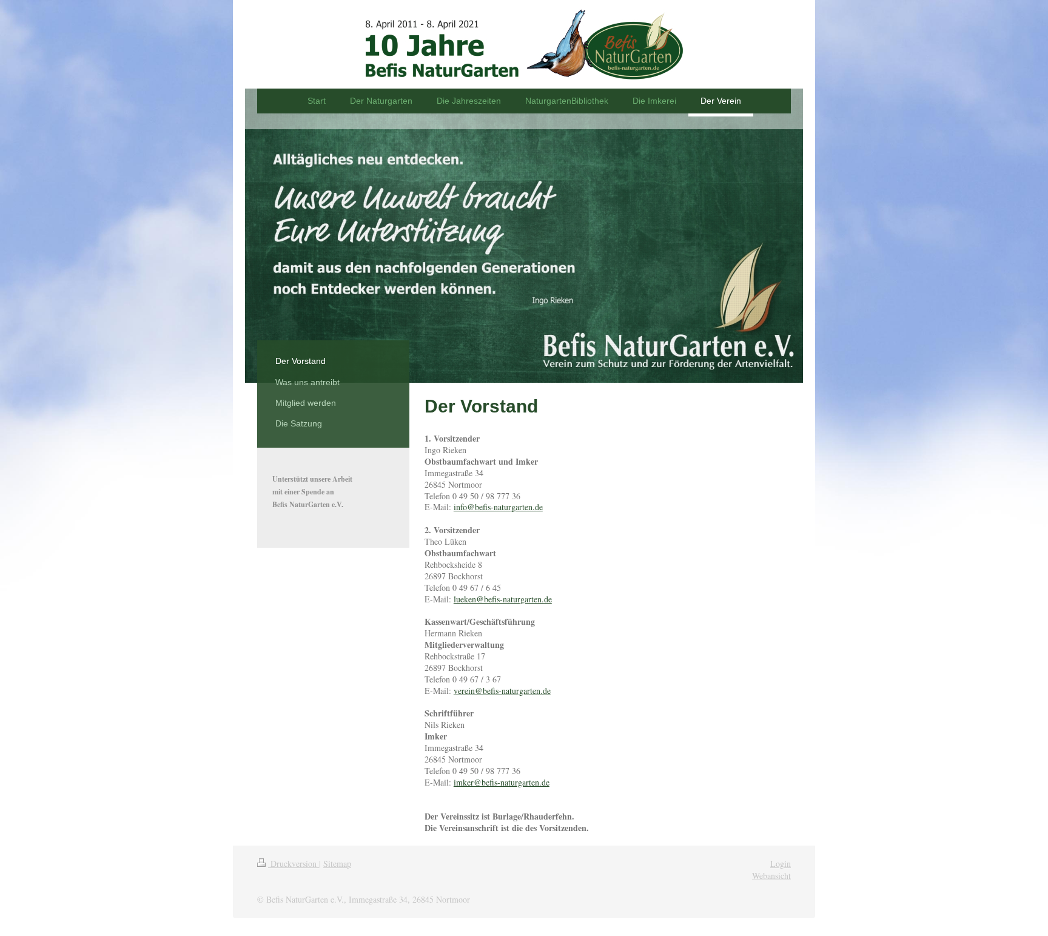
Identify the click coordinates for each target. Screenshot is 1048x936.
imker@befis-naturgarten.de (501, 782)
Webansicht (771, 875)
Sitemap (337, 863)
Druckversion (293, 863)
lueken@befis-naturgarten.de (503, 599)
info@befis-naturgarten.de (498, 507)
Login (780, 863)
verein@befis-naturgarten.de (502, 690)
